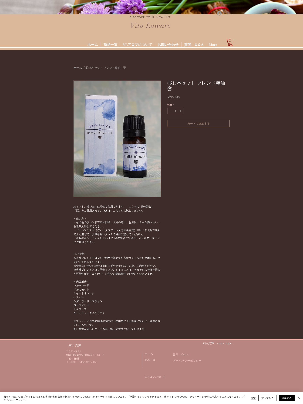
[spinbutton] (175, 111)
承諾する (287, 398)
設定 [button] (253, 398)
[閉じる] (299, 398)
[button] (230, 42)
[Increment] (181, 111)
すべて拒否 (267, 398)
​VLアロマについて (155, 377)
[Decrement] (170, 111)
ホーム (77, 68)
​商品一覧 (150, 360)
